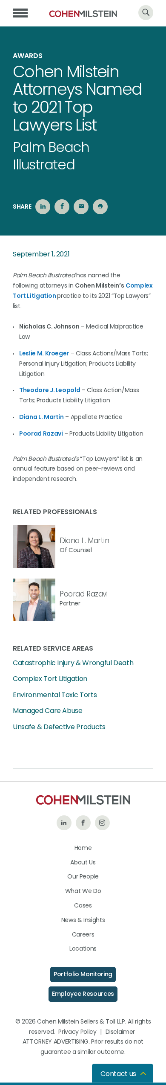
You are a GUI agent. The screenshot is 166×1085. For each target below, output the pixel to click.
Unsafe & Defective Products (59, 727)
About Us (82, 862)
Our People (83, 876)
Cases (83, 905)
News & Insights (83, 920)
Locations (83, 948)
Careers (83, 934)
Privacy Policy (77, 1031)
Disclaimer (120, 1031)
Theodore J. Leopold (49, 390)
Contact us (118, 1074)
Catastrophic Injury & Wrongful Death (73, 663)
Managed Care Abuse (48, 711)
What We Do (83, 891)
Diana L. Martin (41, 417)
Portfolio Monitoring (83, 974)
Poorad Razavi (41, 433)
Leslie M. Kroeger (44, 353)
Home (83, 848)
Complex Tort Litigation (50, 679)
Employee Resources (83, 993)
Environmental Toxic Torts (55, 695)
